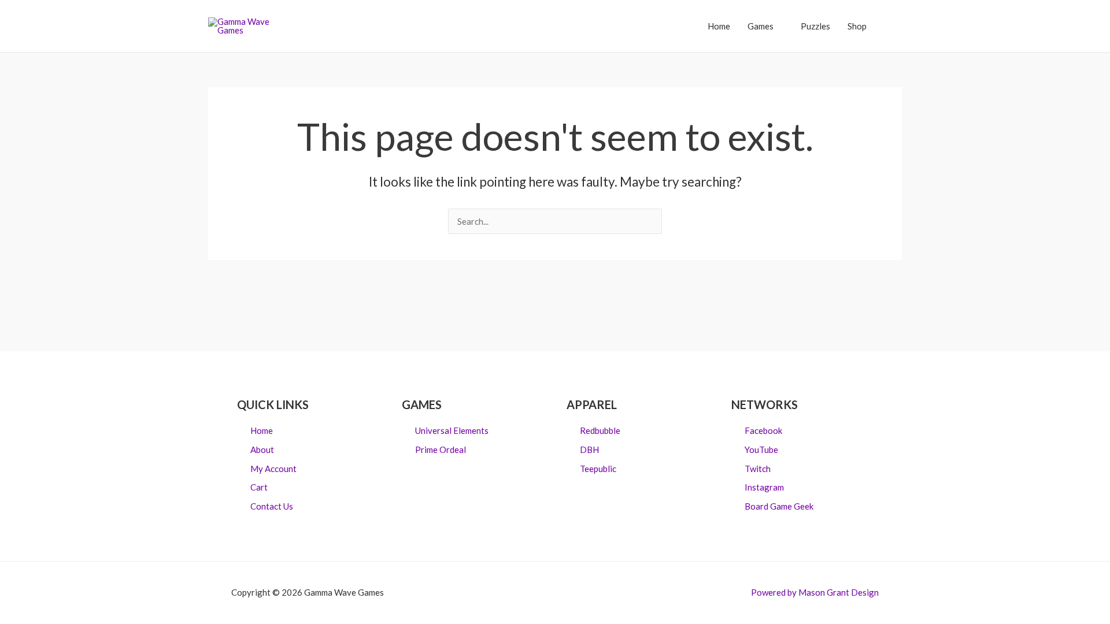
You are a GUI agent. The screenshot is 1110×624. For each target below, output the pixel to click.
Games (761, 26)
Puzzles (815, 26)
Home (719, 26)
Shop (857, 26)
